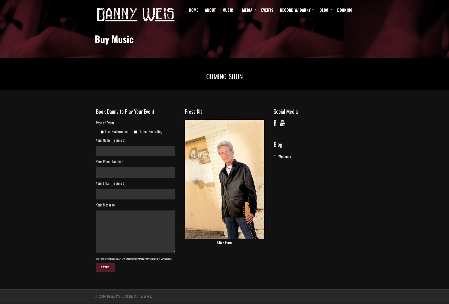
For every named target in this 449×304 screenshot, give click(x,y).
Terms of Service (160, 258)
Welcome (284, 156)
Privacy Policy (143, 258)
